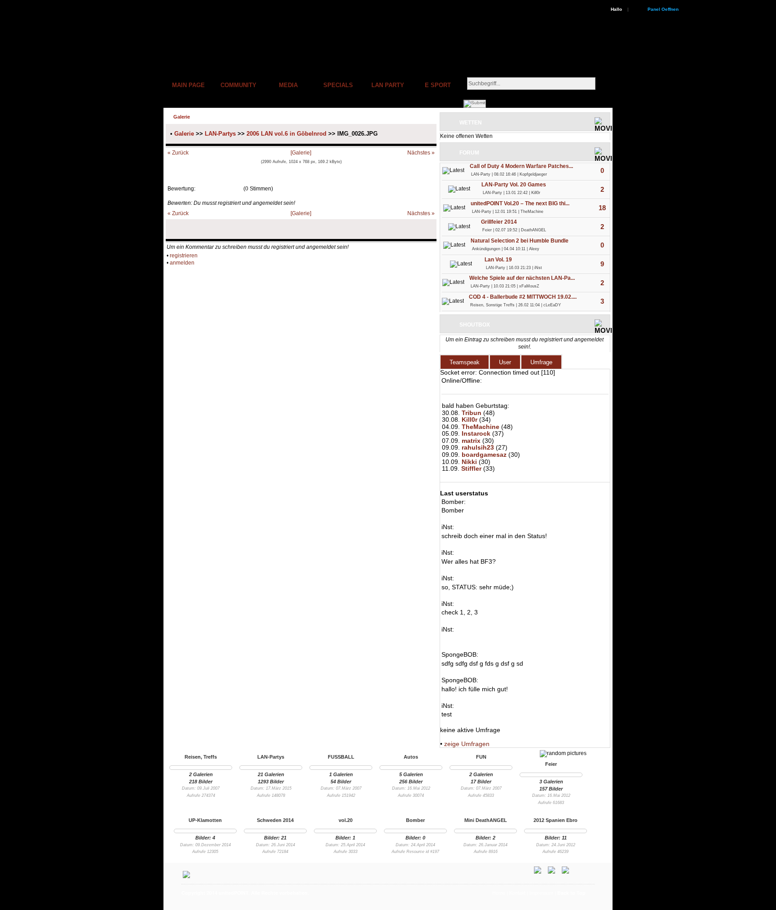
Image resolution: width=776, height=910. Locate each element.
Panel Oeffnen (663, 9)
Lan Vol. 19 (498, 259)
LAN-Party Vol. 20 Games (513, 184)
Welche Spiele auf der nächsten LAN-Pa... (522, 278)
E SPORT (438, 85)
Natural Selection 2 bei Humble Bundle (520, 241)
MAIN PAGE (188, 85)
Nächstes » (421, 153)
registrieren (184, 255)
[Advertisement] (431, 904)
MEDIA (288, 85)
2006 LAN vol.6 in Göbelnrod (286, 133)
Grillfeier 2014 (499, 222)
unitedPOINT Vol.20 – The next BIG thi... (520, 203)
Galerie (184, 133)
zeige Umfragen (466, 743)
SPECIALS (338, 85)
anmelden (182, 263)
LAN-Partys (220, 133)
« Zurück (178, 153)
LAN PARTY (387, 85)
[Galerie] (301, 153)
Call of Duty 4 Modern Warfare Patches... (521, 166)
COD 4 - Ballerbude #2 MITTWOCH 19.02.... (523, 297)
